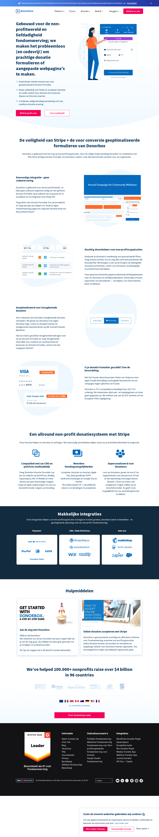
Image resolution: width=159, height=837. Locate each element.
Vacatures (66, 748)
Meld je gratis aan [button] (28, 113)
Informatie (67, 733)
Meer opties (141, 828)
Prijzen (72, 11)
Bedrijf (98, 11)
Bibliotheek (67, 768)
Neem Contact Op (70, 739)
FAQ (63, 752)
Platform (59, 11)
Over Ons (66, 742)
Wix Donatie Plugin (125, 748)
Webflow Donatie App (126, 755)
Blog (64, 745)
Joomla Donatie (123, 758)
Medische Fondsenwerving (99, 742)
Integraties (122, 733)
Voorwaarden (68, 755)
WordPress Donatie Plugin (128, 739)
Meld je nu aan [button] (133, 11)
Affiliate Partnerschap (72, 764)
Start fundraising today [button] (79, 715)
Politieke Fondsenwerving (99, 739)
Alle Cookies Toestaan (95, 829)
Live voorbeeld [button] (57, 113)
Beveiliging (67, 761)
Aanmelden (132, 3)
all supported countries (79, 706)
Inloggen (113, 11)
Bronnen (85, 11)
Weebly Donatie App (126, 752)
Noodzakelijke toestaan (121, 829)
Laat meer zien (121, 823)
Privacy (65, 758)
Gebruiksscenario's (97, 733)
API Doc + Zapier (124, 761)
